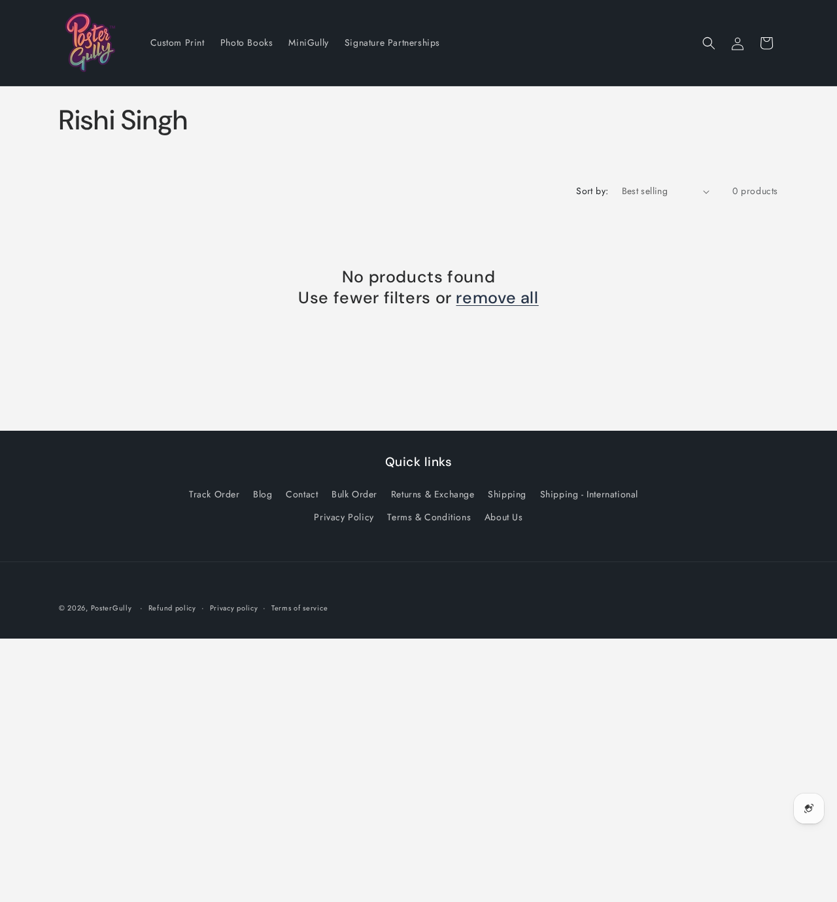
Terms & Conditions (429, 517)
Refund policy (172, 608)
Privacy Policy (343, 517)
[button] (708, 43)
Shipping (507, 494)
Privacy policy (234, 608)
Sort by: (592, 190)
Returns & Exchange (433, 494)
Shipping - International (589, 494)
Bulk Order (354, 494)
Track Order (214, 494)
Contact (302, 494)
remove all (497, 298)
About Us (504, 517)
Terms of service (299, 608)
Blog (262, 494)
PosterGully (111, 608)
